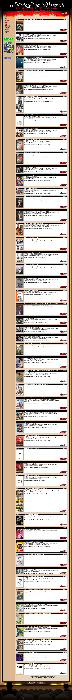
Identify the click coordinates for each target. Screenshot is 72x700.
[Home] (9, 19)
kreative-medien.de (46, 698)
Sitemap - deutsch (32, 682)
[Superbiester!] (19, 381)
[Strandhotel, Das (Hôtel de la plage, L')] (63, 301)
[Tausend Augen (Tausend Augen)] (19, 660)
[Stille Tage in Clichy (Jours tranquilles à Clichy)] (19, 207)
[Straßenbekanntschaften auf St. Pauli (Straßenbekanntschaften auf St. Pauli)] (19, 332)
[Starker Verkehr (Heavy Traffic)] (19, 185)
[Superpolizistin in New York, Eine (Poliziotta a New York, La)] (19, 395)
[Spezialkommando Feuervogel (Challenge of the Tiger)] (19, 54)
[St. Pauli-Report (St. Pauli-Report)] (19, 112)
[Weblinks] (9, 28)
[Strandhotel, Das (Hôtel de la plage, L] (19, 301)
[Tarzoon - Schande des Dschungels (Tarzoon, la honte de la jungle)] (19, 600)
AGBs (6, 32)
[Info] (9, 24)
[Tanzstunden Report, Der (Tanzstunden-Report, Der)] (19, 551)
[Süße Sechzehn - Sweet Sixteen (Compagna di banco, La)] (19, 511)
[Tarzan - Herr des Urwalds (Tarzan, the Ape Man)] (19, 565)
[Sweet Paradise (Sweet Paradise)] (19, 525)
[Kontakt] (9, 30)
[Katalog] (9, 21)
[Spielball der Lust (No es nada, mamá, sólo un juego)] (19, 81)
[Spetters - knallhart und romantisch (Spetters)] (19, 30)
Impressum (7, 31)
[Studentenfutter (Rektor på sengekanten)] (19, 354)
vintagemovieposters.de (30, 698)
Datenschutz (7, 33)
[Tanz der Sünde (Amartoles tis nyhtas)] (19, 538)
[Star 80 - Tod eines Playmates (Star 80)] (19, 136)
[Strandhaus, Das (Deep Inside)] (19, 287)
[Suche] (9, 22)
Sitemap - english (39, 682)
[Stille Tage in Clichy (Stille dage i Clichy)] (19, 249)
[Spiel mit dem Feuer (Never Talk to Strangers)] (19, 67)
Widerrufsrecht (7, 35)
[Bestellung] (9, 26)
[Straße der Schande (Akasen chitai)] (19, 323)
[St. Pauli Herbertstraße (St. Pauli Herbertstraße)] (19, 93)
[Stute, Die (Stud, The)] (19, 367)
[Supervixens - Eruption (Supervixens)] (19, 432)
